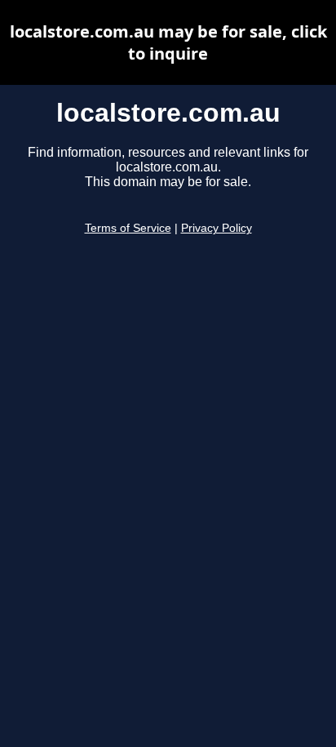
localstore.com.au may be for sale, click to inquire (168, 42)
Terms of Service (128, 228)
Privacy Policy (216, 228)
